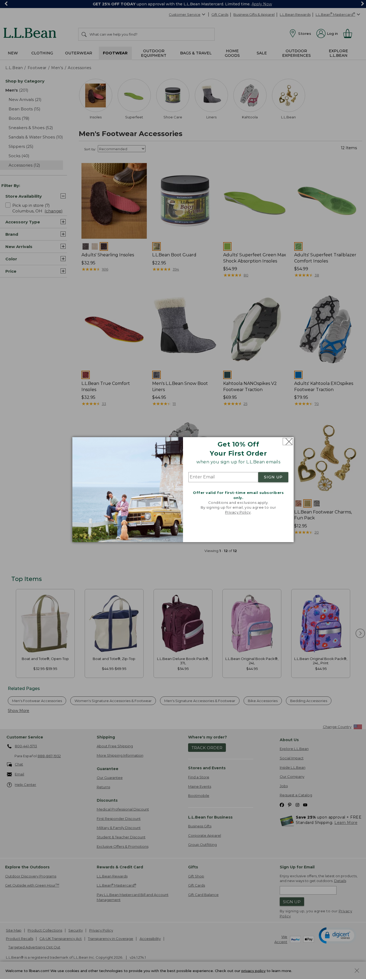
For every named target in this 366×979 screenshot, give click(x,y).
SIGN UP (273, 477)
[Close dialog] (287, 441)
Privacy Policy (238, 512)
